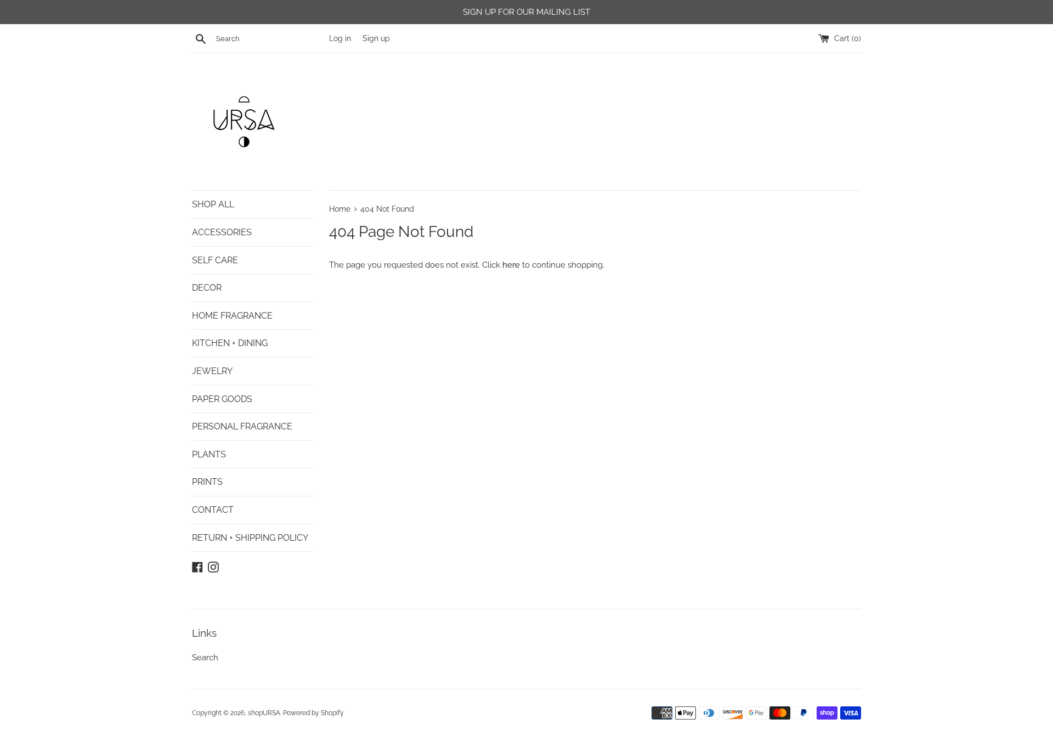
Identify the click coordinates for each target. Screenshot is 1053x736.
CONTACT (213, 510)
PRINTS (207, 482)
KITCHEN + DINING (230, 343)
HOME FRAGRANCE (232, 315)
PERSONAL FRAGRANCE (242, 426)
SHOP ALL (213, 204)
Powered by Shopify (313, 713)
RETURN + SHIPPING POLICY (250, 538)
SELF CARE (215, 260)
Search (205, 658)
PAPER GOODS (222, 399)
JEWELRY (212, 371)
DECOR (207, 287)
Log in (340, 38)
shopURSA (264, 713)
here (511, 265)
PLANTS (209, 454)
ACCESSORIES (222, 232)
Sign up (376, 38)
